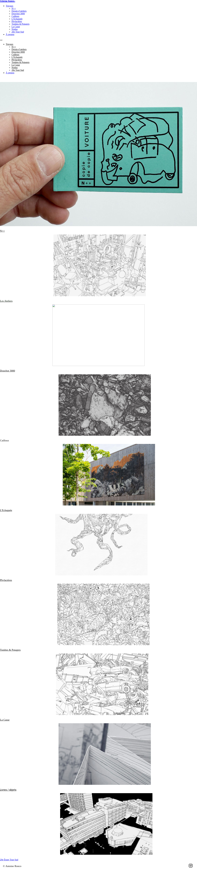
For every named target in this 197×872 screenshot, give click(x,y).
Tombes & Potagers (20, 24)
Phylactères (17, 21)
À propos (10, 34)
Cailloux (15, 16)
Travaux (9, 6)
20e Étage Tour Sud (9, 859)
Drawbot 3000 (18, 13)
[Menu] (1, 40)
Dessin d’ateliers (19, 11)
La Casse (16, 26)
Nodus (15, 29)
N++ (14, 8)
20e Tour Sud (18, 32)
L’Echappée (17, 19)
